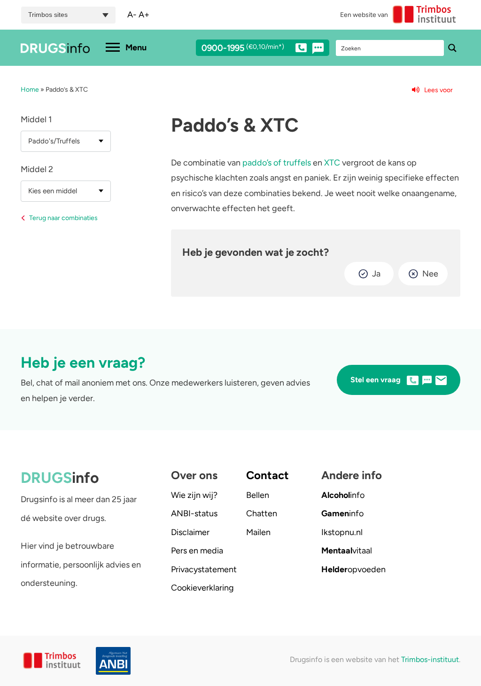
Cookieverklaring (202, 588)
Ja (376, 273)
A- (132, 14)
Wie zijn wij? (194, 495)
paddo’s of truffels (276, 163)
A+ (144, 14)
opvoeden (353, 569)
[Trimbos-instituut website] (52, 660)
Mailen (258, 532)
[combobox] (66, 141)
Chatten (261, 513)
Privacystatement (204, 569)
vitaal (346, 550)
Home (30, 90)
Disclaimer (190, 532)
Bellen (257, 495)
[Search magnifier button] (452, 48)
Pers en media (197, 550)
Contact (267, 475)
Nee (430, 273)
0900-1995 (243, 48)
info (343, 495)
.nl (342, 532)
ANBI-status (194, 513)
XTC (332, 163)
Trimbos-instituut (430, 659)
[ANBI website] (109, 661)
